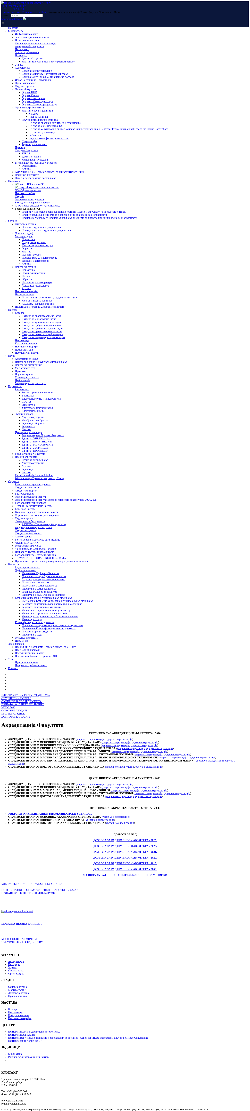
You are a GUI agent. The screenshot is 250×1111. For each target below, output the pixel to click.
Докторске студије (25, 266)
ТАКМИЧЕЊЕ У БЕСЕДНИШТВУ (22, 942)
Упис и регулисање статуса (37, 245)
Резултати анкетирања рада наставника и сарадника (52, 603)
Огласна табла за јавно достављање (35, 178)
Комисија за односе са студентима (34, 622)
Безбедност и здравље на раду (32, 202)
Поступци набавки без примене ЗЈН (36, 656)
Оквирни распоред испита (30, 496)
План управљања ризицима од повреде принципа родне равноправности (64, 214)
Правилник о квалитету (35, 582)
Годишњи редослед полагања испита (36, 512)
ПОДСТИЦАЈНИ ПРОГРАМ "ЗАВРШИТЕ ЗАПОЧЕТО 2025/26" (39, 889)
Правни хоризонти (26, 456)
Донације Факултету (27, 174)
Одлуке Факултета (25, 89)
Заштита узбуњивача (27, 52)
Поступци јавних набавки (30, 653)
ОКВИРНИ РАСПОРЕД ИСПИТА (21, 701)
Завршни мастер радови (35, 260)
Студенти (13, 481)
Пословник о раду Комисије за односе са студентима (52, 625)
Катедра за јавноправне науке (39, 319)
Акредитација (16, 961)
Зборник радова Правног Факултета (43, 435)
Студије (19, 196)
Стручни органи (24, 86)
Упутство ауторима (33, 417)
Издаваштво (15, 386)
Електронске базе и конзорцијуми (41, 398)
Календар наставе (25, 508)
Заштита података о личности (32, 37)
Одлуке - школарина (33, 98)
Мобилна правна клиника (37, 300)
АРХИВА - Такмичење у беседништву (44, 524)
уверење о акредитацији (91, 739)
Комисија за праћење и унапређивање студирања (43, 597)
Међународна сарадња (35, 159)
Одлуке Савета (30, 95)
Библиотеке (28, 404)
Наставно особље (25, 193)
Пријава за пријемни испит (31, 665)
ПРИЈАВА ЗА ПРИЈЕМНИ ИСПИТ (22, 704)
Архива (26, 168)
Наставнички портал (27, 352)
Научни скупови (24, 374)
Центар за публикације (42, 132)
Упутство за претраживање (37, 407)
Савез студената (24, 536)
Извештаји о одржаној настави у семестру (46, 610)
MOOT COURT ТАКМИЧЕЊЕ (19, 939)
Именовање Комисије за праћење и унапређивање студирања (57, 600)
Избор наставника (18, 1015)
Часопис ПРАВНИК (26, 542)
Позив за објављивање (35, 459)
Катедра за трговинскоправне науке (42, 328)
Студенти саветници (27, 487)
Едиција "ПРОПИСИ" (35, 450)
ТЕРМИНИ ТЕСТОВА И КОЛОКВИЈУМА (40, 558)
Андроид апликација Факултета (33, 527)
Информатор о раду (26, 34)
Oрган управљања (25, 83)
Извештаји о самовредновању (39, 588)
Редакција (27, 469)
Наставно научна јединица (37, 110)
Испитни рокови (31, 254)
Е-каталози (28, 395)
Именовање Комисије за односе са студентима (49, 628)
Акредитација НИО (26, 358)
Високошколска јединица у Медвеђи (36, 162)
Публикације (22, 380)
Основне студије (24, 233)
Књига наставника (26, 343)
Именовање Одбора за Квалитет (40, 573)
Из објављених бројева (35, 420)
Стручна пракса (24, 518)
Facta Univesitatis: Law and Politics (34, 475)
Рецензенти (28, 426)
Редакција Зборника (33, 423)
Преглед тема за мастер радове (39, 257)
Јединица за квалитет (34, 144)
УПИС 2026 (8, 707)
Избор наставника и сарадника (33, 79)
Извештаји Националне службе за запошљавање (50, 616)
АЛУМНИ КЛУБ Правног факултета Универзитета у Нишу (49, 171)
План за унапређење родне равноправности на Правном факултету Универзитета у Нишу (74, 211)
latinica (18, 19)
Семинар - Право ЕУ (27, 377)
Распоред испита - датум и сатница (35, 554)
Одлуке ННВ (29, 92)
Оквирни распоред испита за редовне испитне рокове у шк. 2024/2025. (56, 499)
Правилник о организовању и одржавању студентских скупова (51, 561)
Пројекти (20, 371)
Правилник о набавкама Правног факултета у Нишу (45, 646)
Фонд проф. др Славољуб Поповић (35, 548)
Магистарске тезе (25, 368)
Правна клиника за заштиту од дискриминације (49, 297)
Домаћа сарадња (31, 156)
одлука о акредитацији (119, 739)
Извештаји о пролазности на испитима (44, 613)
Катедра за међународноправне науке (43, 337)
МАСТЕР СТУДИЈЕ (13, 713)
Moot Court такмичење (28, 545)
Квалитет (13, 564)
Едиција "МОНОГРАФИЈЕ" (38, 444)
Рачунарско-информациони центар (49, 138)
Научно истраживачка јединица (40, 119)
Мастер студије (23, 236)
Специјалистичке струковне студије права (46, 230)
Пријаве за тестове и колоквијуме (34, 551)
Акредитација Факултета (29, 46)
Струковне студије (25, 224)
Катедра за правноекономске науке (42, 331)
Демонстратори (24, 349)
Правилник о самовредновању (39, 585)
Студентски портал (26, 490)
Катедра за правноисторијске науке (42, 334)
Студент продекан (25, 530)
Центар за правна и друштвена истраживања (55, 122)
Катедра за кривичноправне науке (41, 322)
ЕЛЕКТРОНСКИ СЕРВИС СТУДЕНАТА (25, 695)
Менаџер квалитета (26, 637)
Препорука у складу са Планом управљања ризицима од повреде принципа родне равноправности (79, 217)
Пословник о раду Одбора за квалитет (44, 576)
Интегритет (22, 49)
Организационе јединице (29, 199)
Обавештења (29, 165)
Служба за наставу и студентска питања (45, 73)
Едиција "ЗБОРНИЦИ (35, 447)
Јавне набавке (16, 643)
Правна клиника (38, 116)
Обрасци (27, 248)
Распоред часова (24, 493)
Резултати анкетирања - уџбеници (41, 607)
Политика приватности (28, 40)
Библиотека (35, 135)
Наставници (22, 340)
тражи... (6, 15)
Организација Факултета (29, 107)
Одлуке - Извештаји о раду (37, 101)
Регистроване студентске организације (37, 539)
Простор (20, 147)
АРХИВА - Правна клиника (38, 303)
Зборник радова (24, 413)
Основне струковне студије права (41, 227)
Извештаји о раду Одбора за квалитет (43, 594)
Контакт (26, 429)
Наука (11, 355)
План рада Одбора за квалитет (39, 591)
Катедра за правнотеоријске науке (41, 315)
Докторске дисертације (35, 285)
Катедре (33, 113)
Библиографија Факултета (30, 453)
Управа (19, 64)
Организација (16, 973)
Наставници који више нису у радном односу (48, 61)
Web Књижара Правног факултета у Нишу (39, 478)
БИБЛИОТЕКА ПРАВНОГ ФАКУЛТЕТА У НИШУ (31, 883)
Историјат (21, 55)
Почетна (13, 27)
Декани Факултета (32, 58)
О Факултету (15, 30)
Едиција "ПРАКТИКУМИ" (37, 441)
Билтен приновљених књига (38, 392)
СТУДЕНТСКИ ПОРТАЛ (16, 698)
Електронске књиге (33, 410)
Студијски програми (34, 242)
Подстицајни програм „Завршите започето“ (40, 306)
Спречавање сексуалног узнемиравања (37, 205)
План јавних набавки (27, 649)
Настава (26, 251)
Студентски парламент (28, 533)
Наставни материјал (26, 291)
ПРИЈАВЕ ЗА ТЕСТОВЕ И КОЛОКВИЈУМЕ (28, 893)
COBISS (26, 401)
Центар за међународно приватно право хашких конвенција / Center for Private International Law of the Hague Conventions (98, 129)
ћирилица (7, 19)
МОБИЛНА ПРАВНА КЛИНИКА (21, 923)
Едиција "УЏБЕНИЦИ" (36, 438)
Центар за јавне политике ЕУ (46, 125)
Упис (11, 659)
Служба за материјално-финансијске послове (48, 76)
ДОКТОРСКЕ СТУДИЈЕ (15, 716)
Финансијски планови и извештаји (35, 43)
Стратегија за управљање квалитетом (43, 579)
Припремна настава (26, 662)
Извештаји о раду (32, 619)
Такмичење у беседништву (30, 521)
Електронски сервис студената (33, 484)
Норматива (14, 181)
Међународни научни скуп (30, 383)
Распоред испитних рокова (30, 502)
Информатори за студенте (37, 631)
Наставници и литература (37, 282)
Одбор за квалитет (25, 570)
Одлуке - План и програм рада (39, 104)
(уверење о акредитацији (119, 766)
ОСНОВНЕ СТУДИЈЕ (14, 710)
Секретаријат (22, 67)
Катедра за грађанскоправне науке (42, 325)
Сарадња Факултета (26, 150)
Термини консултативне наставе (34, 505)
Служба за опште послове (37, 70)
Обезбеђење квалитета (28, 190)
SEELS (26, 153)
